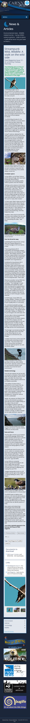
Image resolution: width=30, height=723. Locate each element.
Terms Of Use (5, 720)
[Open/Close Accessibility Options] (27, 3)
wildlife (20, 541)
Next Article (21, 533)
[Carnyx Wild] (14, 4)
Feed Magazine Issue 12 (13, 566)
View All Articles (9, 631)
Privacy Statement (13, 720)
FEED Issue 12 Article (13, 554)
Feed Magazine (13, 541)
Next (23, 591)
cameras (7, 543)
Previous (6, 591)
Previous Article (10, 533)
